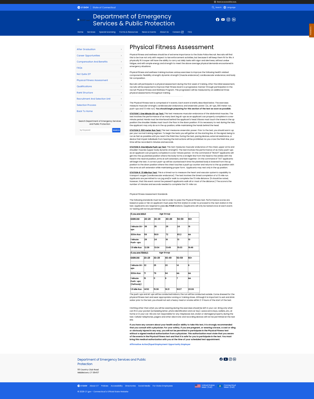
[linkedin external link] (234, 19)
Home (80, 32)
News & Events (149, 32)
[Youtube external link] (223, 19)
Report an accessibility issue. (226, 2)
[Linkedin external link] (234, 359)
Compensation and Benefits (92, 61)
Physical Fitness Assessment (92, 80)
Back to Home (85, 111)
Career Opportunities (88, 55)
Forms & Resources (128, 32)
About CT (94, 385)
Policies (104, 385)
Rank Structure (85, 92)
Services (91, 32)
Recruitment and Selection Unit (94, 98)
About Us (164, 32)
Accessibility (117, 385)
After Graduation (86, 49)
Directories (130, 385)
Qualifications (84, 86)
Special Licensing (107, 32)
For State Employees (163, 385)
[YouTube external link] (226, 359)
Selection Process (86, 105)
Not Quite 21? (84, 74)
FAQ (190, 32)
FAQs (79, 67)
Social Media (144, 385)
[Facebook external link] (217, 19)
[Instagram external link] (228, 19)
